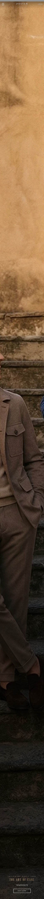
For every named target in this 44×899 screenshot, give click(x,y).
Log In (40, 4)
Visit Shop (22, 891)
